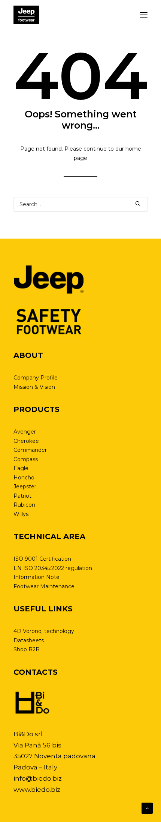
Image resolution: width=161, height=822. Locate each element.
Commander (30, 450)
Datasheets (28, 640)
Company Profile (35, 377)
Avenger (24, 431)
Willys (20, 514)
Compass (25, 459)
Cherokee (26, 441)
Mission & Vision (34, 387)
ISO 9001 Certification (42, 558)
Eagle (20, 468)
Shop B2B (26, 649)
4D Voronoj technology (43, 631)
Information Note (36, 577)
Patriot (22, 495)
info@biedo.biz (37, 778)
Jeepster (24, 486)
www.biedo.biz (36, 789)
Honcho (23, 477)
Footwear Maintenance (44, 586)
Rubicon (24, 504)
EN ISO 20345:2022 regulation (52, 568)
